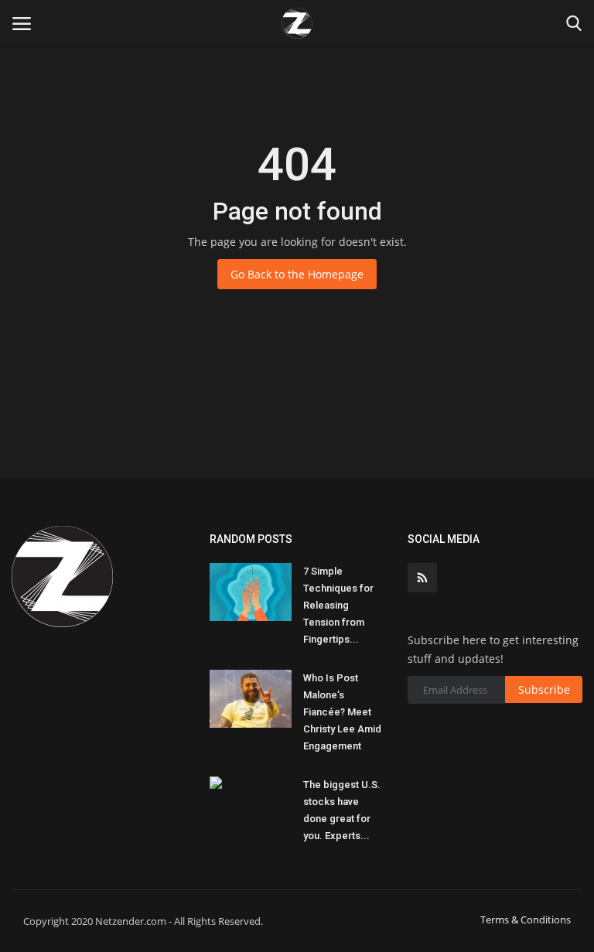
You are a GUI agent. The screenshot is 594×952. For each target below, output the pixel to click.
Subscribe (544, 689)
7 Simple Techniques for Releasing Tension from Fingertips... (338, 605)
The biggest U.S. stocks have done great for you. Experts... (342, 810)
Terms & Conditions (525, 919)
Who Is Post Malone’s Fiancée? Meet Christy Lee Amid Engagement (342, 712)
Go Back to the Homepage (297, 274)
